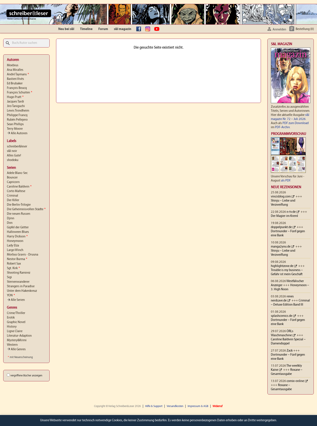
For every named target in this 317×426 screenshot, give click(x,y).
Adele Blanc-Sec (17, 173)
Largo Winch (15, 250)
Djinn (10, 218)
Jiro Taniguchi (16, 106)
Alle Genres (16, 349)
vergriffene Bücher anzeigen (26, 375)
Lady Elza (13, 245)
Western (12, 345)
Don (10, 223)
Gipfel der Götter (18, 227)
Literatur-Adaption (19, 336)
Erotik (11, 317)
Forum (103, 29)
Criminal (12, 195)
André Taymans (18, 74)
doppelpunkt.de (281, 227)
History (12, 326)
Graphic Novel (16, 322)
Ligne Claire (14, 331)
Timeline (86, 29)
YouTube (157, 29)
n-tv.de (291, 212)
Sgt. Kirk (13, 268)
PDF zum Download (295, 123)
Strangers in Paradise (21, 286)
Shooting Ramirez (18, 273)
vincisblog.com (281, 196)
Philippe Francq (17, 115)
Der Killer (13, 200)
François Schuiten (19, 92)
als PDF (285, 180)
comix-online (295, 381)
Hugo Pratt (15, 97)
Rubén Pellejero (17, 119)
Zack (290, 350)
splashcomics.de (281, 316)
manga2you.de (280, 246)
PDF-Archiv (282, 127)
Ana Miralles (15, 70)
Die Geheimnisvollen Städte (26, 209)
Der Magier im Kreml (284, 216)
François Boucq (17, 88)
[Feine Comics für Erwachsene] (28, 13)
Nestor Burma (17, 259)
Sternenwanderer (18, 282)
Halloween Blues (18, 232)
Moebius (12, 65)
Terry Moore (15, 129)
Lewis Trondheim (18, 110)
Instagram (148, 29)
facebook (139, 29)
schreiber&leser (17, 146)
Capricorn (13, 182)
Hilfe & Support (153, 406)
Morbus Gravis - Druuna (22, 254)
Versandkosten (175, 406)
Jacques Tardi (15, 101)
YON (11, 295)
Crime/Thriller (16, 313)
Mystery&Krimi (17, 340)
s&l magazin (122, 29)
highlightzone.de (282, 266)
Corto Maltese (16, 191)
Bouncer (12, 177)
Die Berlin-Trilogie (19, 205)
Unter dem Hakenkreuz (22, 291)
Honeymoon (15, 241)
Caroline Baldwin (19, 186)
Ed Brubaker (15, 83)
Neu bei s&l (66, 29)
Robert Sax (14, 263)
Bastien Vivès (15, 79)
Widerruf (218, 406)
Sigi (9, 277)
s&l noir (12, 151)
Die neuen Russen (18, 214)
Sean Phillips (15, 124)
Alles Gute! (14, 155)
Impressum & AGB (198, 406)
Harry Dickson (17, 236)
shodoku (12, 160)
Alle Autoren (17, 133)
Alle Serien (16, 300)
